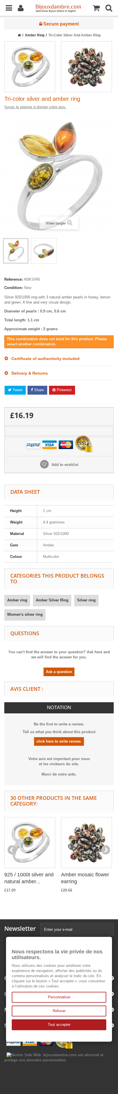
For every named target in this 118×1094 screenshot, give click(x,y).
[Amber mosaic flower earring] (86, 66)
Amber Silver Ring (52, 600)
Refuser (59, 1011)
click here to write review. (59, 741)
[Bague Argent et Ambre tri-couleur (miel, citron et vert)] (15, 250)
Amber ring (17, 600)
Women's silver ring (25, 614)
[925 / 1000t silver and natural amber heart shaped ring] (29, 66)
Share (38, 390)
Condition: (13, 288)
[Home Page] (19, 35)
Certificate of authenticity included (44, 358)
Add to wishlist (64, 465)
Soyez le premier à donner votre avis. (35, 107)
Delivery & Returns (28, 373)
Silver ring (86, 600)
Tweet (16, 390)
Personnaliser (59, 997)
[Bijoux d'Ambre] (58, 6)
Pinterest (64, 390)
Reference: (13, 279)
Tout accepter (59, 1024)
